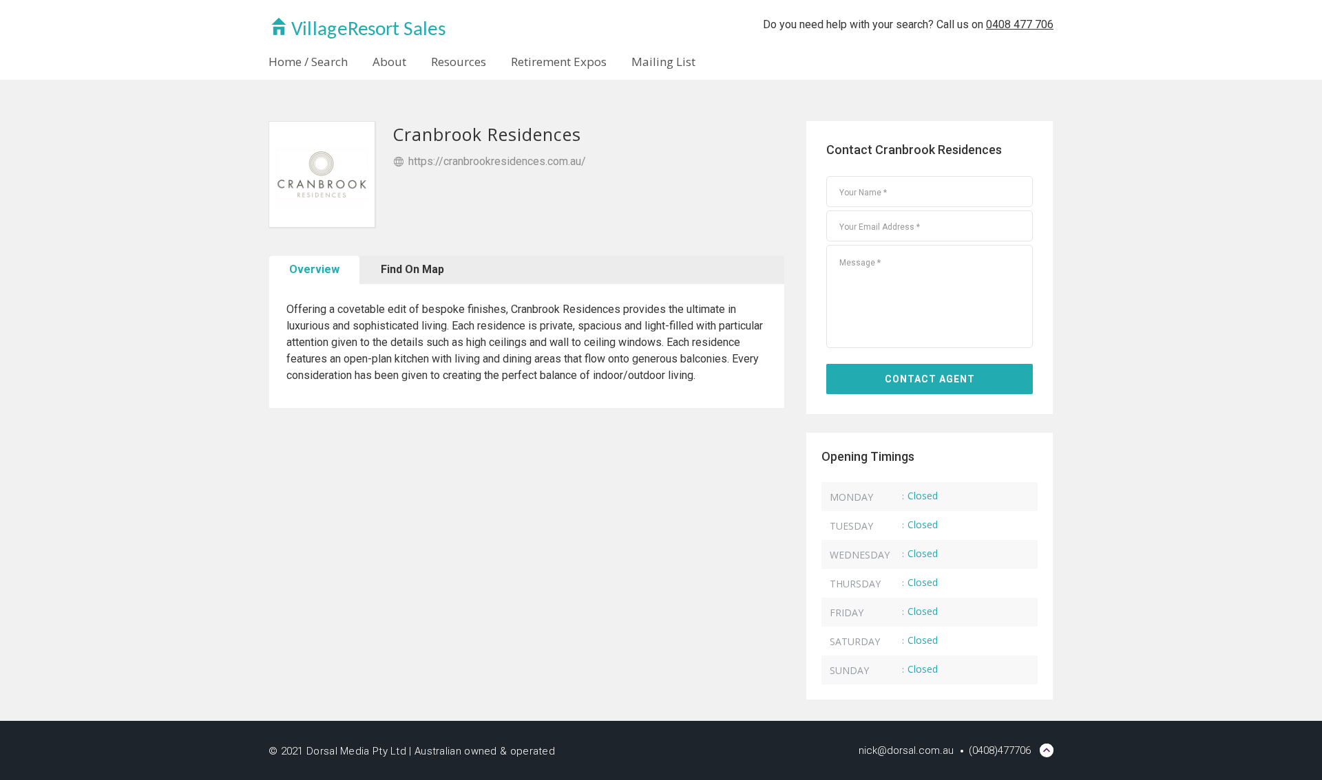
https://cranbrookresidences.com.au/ (497, 161)
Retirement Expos (559, 61)
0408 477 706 (1019, 24)
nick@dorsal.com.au (906, 750)
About (389, 61)
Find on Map (412, 269)
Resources (458, 61)
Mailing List (663, 61)
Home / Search (308, 61)
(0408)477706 (1000, 750)
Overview (314, 269)
